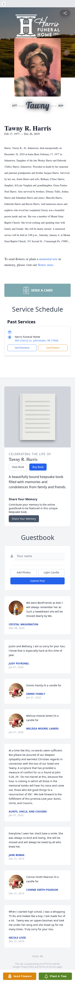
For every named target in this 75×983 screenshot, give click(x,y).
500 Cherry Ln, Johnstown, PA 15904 (36, 340)
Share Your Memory (24, 518)
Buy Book (38, 467)
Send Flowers (53, 347)
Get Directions (22, 347)
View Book (18, 467)
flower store (45, 264)
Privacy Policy (27, 966)
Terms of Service (47, 966)
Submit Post (37, 581)
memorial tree (48, 259)
